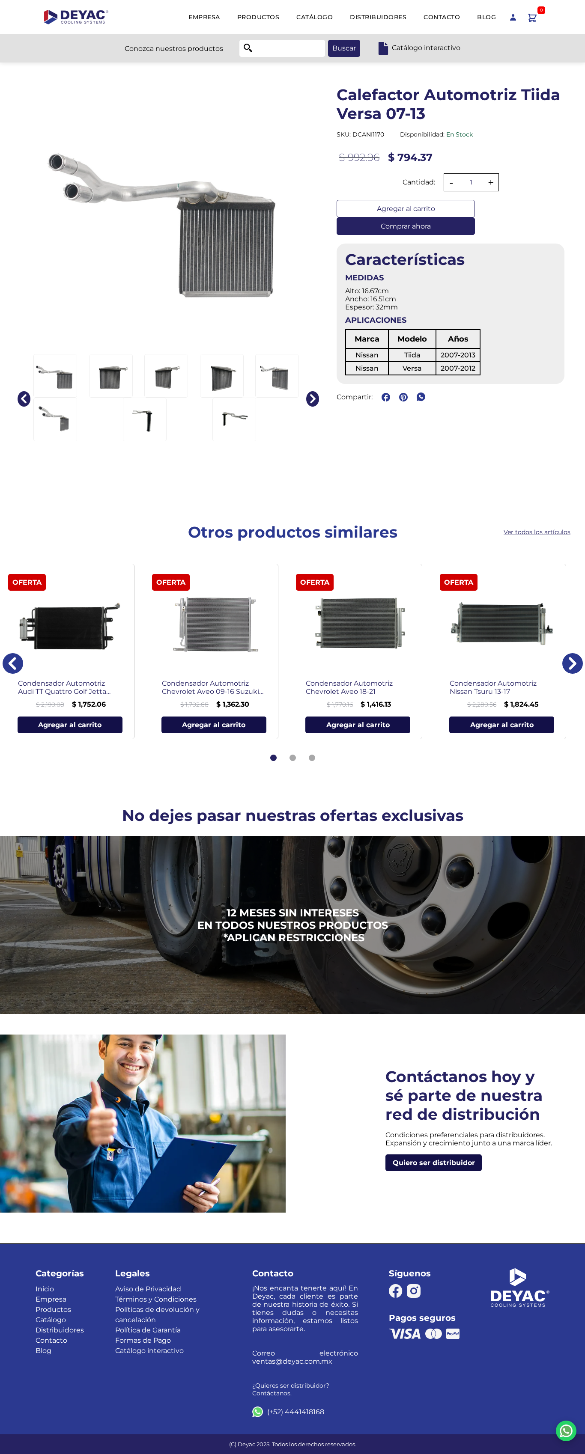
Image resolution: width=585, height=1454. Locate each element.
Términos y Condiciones (156, 1299)
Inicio (45, 1289)
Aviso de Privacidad (148, 1289)
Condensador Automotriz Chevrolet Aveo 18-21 (349, 687)
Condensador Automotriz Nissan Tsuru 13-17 (493, 687)
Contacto (442, 17)
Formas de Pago (143, 1340)
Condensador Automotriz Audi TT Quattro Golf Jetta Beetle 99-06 (62, 687)
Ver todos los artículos (537, 532)
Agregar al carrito (406, 209)
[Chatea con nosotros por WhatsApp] (566, 1431)
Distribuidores (378, 17)
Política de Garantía (148, 1330)
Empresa (204, 17)
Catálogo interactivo (149, 1351)
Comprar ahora (406, 226)
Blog (486, 17)
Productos (258, 17)
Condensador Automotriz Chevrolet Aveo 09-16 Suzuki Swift (210, 687)
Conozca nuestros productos (174, 49)
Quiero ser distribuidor (434, 1163)
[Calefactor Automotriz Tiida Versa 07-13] (55, 375)
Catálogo (314, 17)
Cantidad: (419, 182)
